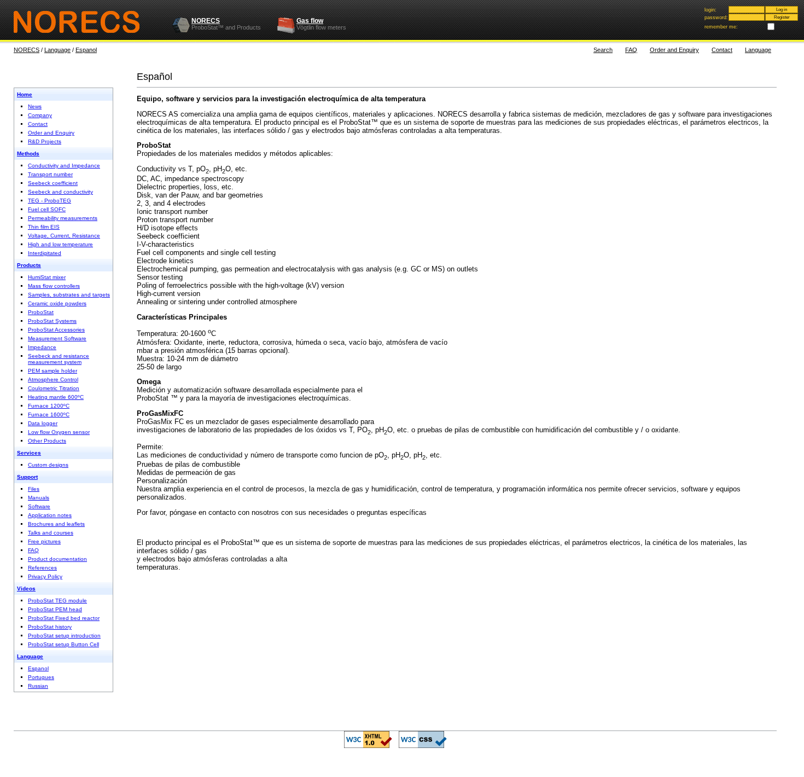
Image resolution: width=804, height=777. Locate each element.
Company (40, 115)
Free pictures (44, 541)
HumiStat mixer (47, 277)
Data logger (42, 423)
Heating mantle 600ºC (56, 397)
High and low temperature (60, 244)
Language (57, 50)
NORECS (205, 21)
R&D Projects (44, 141)
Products (29, 265)
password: (716, 17)
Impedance (42, 347)
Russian (38, 686)
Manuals (38, 498)
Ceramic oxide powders (57, 303)
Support (27, 477)
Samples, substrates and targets (69, 295)
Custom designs (48, 465)
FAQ (631, 50)
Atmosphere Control (53, 379)
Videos (26, 588)
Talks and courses (50, 533)
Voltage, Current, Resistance (64, 236)
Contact (722, 50)
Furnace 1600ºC (48, 414)
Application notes (50, 515)
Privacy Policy (45, 576)
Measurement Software (57, 338)
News (35, 106)
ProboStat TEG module (57, 601)
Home (24, 94)
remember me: (721, 27)
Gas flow (309, 21)
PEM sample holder (52, 371)
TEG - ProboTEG (49, 201)
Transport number (50, 174)
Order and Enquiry (674, 50)
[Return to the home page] (86, 22)
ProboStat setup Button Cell (63, 644)
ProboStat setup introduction (64, 636)
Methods (28, 153)
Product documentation (57, 559)
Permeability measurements (62, 218)
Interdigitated (44, 253)
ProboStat (41, 312)
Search (603, 50)
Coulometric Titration (53, 388)
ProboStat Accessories (56, 330)
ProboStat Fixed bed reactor (64, 618)
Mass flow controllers (54, 286)
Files (33, 489)
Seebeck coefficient (53, 183)
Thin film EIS (44, 227)
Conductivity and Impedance (64, 166)
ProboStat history (50, 627)
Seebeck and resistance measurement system (58, 359)
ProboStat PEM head (55, 609)
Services (29, 453)
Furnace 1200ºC (48, 406)
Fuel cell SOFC (47, 209)
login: (710, 10)
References (42, 568)
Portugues (41, 677)
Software (39, 506)
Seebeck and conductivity (60, 192)
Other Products (47, 441)
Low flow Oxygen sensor (59, 432)
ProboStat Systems (52, 321)
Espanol (86, 50)
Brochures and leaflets (56, 524)
